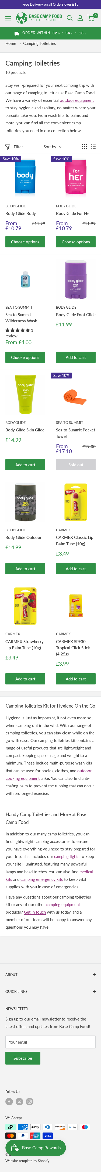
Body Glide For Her (73, 213)
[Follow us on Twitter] (19, 1101)
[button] (18, 330)
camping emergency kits (41, 879)
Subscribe (22, 1058)
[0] (91, 18)
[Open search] (70, 18)
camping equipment (63, 904)
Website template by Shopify (27, 1161)
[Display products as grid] (84, 146)
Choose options (25, 241)
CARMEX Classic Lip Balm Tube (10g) (74, 540)
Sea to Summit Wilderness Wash (21, 317)
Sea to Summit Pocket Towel (75, 432)
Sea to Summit (19, 307)
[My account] (80, 18)
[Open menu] (8, 18)
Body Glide (15, 206)
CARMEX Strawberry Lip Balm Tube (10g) (24, 644)
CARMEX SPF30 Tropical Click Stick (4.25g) (73, 648)
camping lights (66, 856)
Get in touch (35, 912)
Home (10, 43)
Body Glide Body (20, 213)
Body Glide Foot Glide (76, 314)
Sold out (75, 464)
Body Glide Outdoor (23, 537)
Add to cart (76, 357)
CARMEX (63, 530)
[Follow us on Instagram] (29, 1101)
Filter (18, 146)
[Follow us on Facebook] (9, 1101)
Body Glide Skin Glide (24, 429)
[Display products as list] (93, 146)
